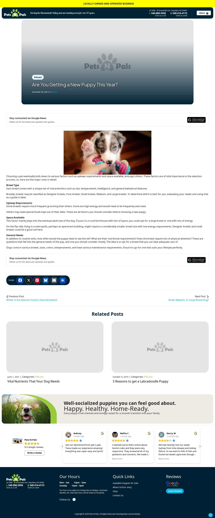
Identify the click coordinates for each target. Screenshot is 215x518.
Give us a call (160, 16)
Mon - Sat (64, 482)
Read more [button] (117, 458)
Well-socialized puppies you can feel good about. (120, 403)
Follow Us (65, 499)
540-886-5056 (158, 14)
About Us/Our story (122, 487)
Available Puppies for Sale (125, 483)
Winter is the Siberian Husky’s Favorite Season (31, 300)
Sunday (63, 485)
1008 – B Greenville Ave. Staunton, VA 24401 (169, 10)
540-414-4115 (179, 14)
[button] (200, 446)
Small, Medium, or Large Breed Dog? (188, 300)
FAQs (115, 491)
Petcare (38, 77)
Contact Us (118, 495)
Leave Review (175, 491)
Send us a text (181, 16)
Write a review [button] (34, 452)
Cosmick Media (134, 514)
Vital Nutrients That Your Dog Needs (33, 381)
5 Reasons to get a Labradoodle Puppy (140, 381)
